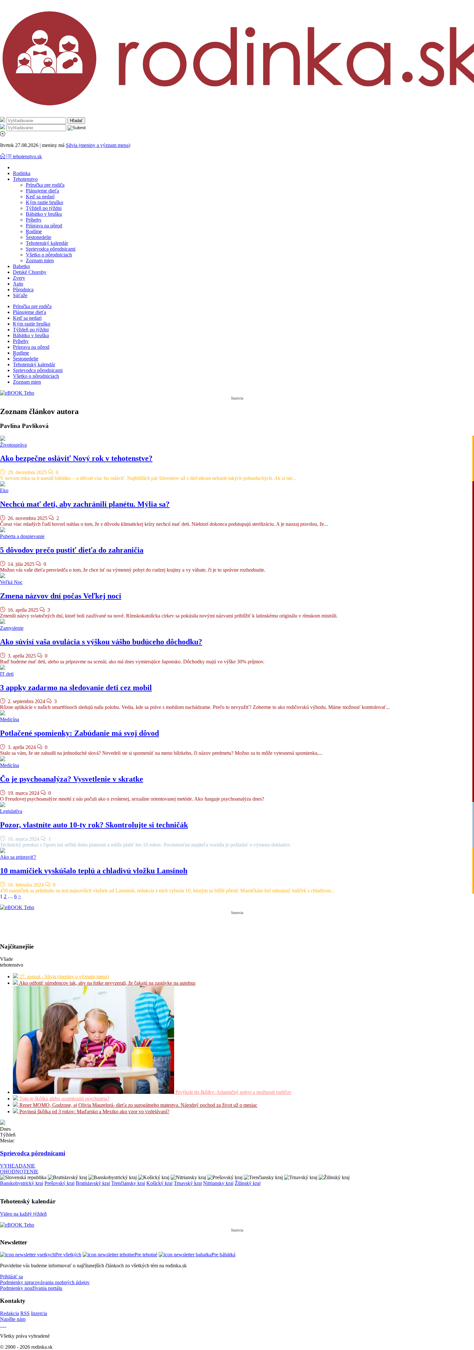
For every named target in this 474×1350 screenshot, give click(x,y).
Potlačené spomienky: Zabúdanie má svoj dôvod (79, 733)
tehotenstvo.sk (27, 156)
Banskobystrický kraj (21, 1183)
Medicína (9, 719)
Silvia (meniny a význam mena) (98, 145)
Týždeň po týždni (44, 208)
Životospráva (13, 445)
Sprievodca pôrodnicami (50, 249)
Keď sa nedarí (40, 196)
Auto (18, 283)
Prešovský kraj (59, 1183)
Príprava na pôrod (44, 225)
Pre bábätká (223, 1254)
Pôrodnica (23, 289)
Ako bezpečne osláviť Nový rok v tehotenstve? (76, 458)
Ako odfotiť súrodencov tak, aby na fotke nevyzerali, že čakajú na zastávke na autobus (106, 983)
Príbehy (34, 220)
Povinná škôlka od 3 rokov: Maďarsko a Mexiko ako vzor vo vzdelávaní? (93, 1111)
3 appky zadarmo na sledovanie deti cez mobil (76, 687)
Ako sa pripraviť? (18, 857)
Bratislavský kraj (93, 1183)
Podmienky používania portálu (31, 1288)
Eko (4, 490)
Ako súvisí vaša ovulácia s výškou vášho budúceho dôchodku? (101, 642)
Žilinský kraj (248, 1183)
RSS (25, 1313)
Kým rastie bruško (44, 202)
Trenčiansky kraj (128, 1183)
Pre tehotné (145, 1254)
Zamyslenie (12, 628)
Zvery (19, 278)
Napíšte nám (12, 1319)
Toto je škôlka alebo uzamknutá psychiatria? (63, 1098)
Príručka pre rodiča (45, 185)
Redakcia (9, 1313)
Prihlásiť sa (11, 1276)
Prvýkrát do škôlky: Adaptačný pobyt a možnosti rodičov (232, 1092)
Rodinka (21, 173)
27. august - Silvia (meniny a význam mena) (63, 976)
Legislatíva (11, 811)
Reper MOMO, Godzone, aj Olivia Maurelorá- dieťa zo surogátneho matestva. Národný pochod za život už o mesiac (137, 1105)
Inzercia (39, 1313)
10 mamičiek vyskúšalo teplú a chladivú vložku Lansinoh (93, 871)
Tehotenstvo (25, 179)
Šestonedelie (38, 237)
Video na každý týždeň (23, 1214)
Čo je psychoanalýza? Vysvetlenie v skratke (71, 779)
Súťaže (20, 295)
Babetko (21, 266)
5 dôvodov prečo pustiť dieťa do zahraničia (71, 550)
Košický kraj (159, 1183)
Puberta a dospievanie (22, 536)
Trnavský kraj (188, 1183)
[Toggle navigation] (3, 156)
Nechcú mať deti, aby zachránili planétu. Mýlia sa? (85, 504)
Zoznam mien (40, 260)
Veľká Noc (11, 582)
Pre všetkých (68, 1254)
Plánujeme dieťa (42, 190)
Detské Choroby (29, 272)
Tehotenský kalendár (47, 243)
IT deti (7, 674)
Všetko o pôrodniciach (49, 254)
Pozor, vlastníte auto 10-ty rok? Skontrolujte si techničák (94, 825)
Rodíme (34, 231)
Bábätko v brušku (44, 214)
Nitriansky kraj (218, 1183)
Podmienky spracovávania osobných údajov (45, 1282)
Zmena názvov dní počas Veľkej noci (60, 596)
